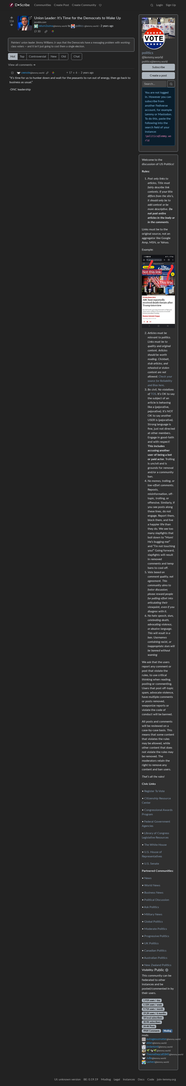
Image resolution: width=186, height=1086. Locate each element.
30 (39, 31)
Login (159, 5)
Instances (129, 1079)
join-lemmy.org (166, 1079)
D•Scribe (22, 5)
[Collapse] (12, 73)
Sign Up (171, 5)
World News (152, 885)
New (54, 56)
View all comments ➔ (21, 64)
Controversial (37, 56)
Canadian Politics (155, 950)
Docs (141, 1079)
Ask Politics (151, 907)
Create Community (84, 5)
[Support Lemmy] (100, 5)
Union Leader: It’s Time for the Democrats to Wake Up (77, 18)
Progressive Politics (156, 936)
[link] (46, 31)
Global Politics (153, 921)
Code (150, 1079)
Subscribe (158, 67)
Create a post (158, 75)
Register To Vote (154, 791)
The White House (155, 844)
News (147, 878)
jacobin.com (40, 22)
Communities (42, 5)
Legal (117, 1079)
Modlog (167, 1031)
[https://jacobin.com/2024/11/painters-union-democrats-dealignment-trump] (24, 23)
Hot (12, 56)
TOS (153, 394)
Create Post (61, 5)
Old (63, 56)
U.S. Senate (151, 863)
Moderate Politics (155, 928)
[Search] (152, 5)
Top (22, 56)
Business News (153, 892)
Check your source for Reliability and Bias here (160, 381)
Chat (77, 56)
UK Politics (151, 943)
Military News (153, 914)
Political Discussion (156, 899)
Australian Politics (155, 957)
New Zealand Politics (157, 965)
